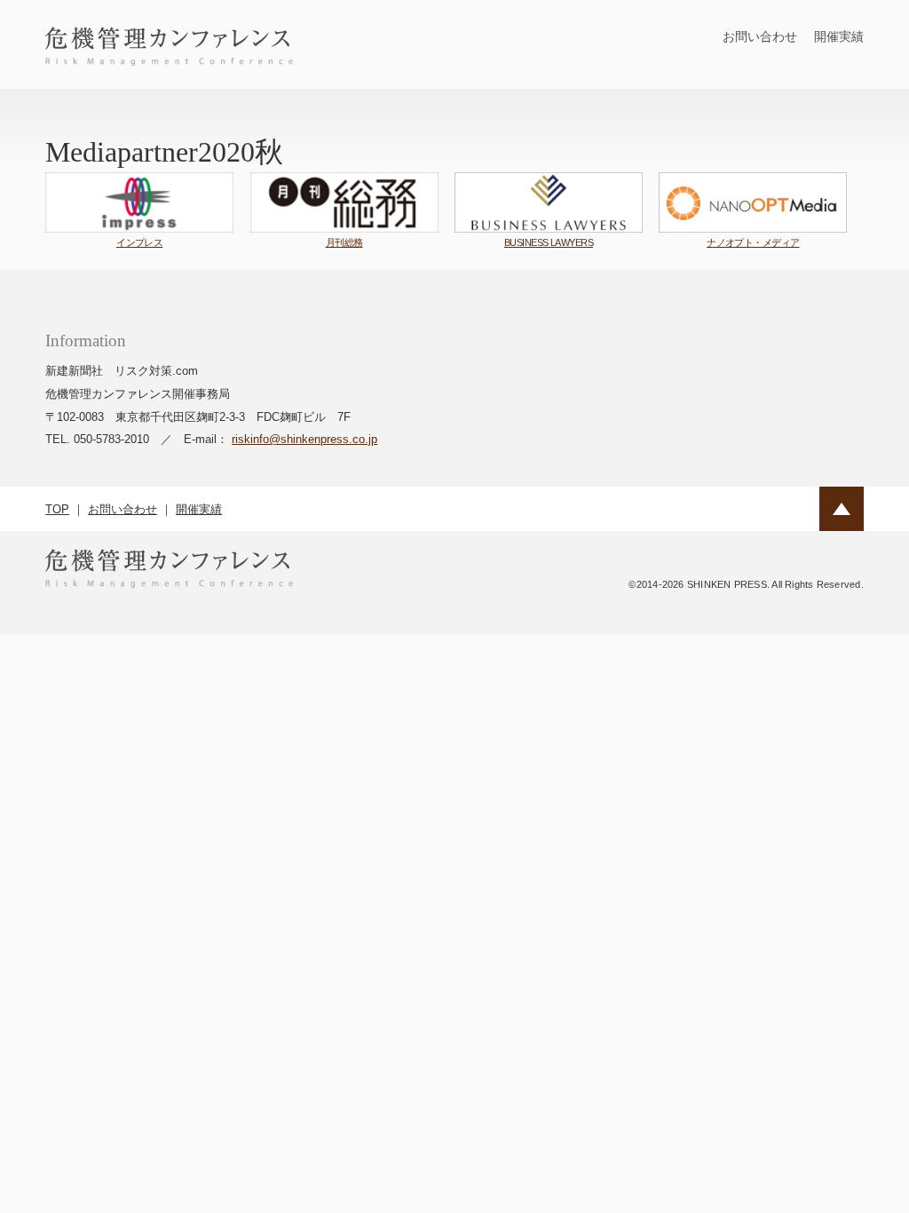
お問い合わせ (760, 36)
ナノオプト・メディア (753, 242)
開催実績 (839, 36)
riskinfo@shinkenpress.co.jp (304, 439)
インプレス (139, 242)
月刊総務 (344, 242)
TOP (57, 509)
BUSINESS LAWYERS (548, 242)
